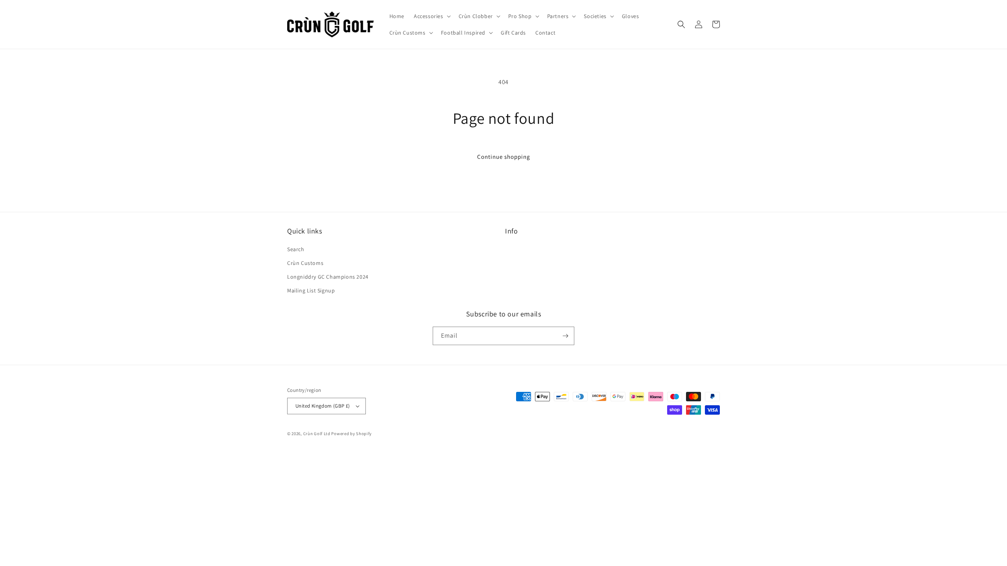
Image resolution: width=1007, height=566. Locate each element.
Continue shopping (503, 156)
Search (295, 249)
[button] (431, 16)
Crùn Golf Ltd (316, 433)
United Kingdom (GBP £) (322, 405)
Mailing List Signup (311, 290)
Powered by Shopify (351, 433)
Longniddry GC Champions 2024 (328, 276)
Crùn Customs (305, 262)
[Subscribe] (565, 336)
